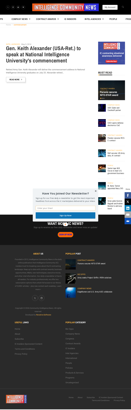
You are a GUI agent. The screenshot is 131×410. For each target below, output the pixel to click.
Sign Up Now (65, 215)
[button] (65, 193)
